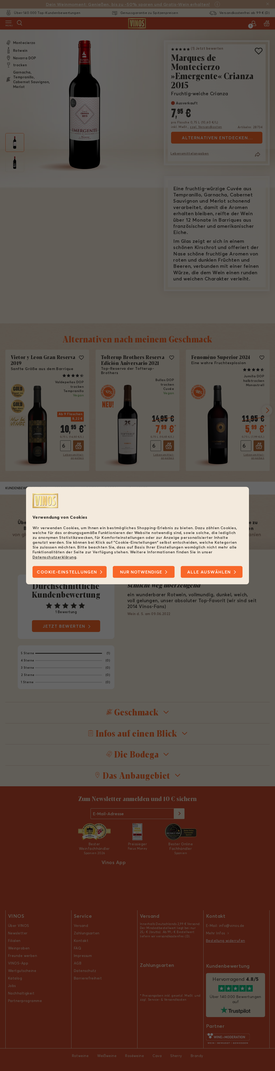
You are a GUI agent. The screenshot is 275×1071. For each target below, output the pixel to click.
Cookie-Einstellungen (67, 572)
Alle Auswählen (209, 572)
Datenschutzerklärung (54, 557)
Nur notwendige (141, 572)
